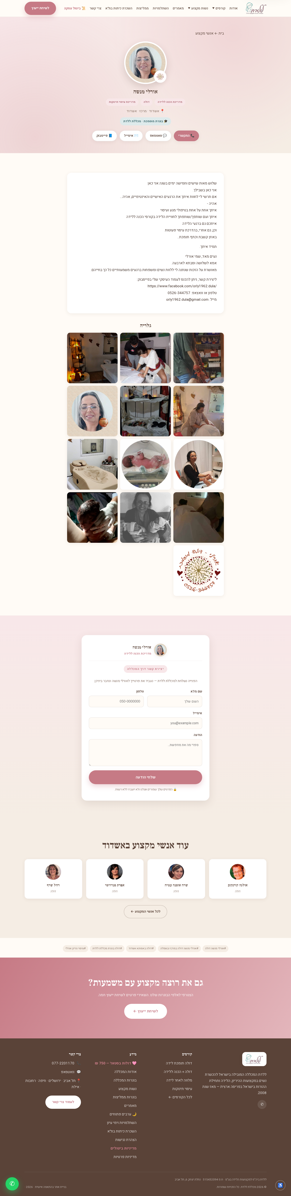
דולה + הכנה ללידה (178, 1071)
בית (221, 33)
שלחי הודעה (146, 777)
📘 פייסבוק (104, 135)
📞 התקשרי (186, 135)
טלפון (140, 691)
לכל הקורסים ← (180, 1097)
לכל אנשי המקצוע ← (145, 911)
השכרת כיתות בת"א (118, 8)
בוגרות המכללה (125, 1080)
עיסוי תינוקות (182, 1088)
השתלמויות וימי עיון (122, 1122)
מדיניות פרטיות (125, 1157)
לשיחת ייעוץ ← (145, 1011)
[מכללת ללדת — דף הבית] (256, 8)
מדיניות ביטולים (124, 1148)
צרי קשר (95, 8)
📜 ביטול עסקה (75, 8)
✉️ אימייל (131, 135)
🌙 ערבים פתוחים (123, 1114)
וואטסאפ (67, 1072)
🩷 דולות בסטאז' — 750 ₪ (116, 1063)
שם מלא (196, 691)
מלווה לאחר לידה (179, 1080)
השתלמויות (161, 8)
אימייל (197, 713)
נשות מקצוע (127, 1088)
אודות (233, 8)
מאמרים (178, 8)
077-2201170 (63, 1063)
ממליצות (142, 8)
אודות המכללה (125, 1071)
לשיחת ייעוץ (40, 8)
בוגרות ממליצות (125, 1097)
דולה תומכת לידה (179, 1063)
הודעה (198, 735)
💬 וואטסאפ (158, 135)
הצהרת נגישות (126, 1139)
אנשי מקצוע (204, 33)
